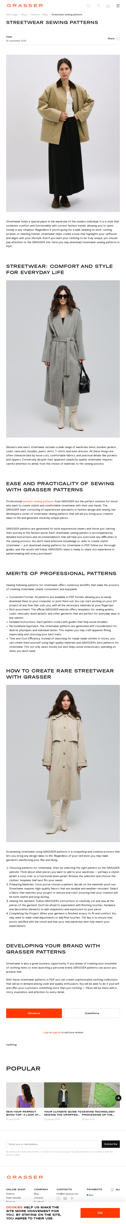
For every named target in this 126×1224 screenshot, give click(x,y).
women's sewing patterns (38, 501)
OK (100, 1213)
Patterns (10, 1194)
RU (118, 1189)
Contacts (38, 1198)
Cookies (14, 1207)
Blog (36, 1194)
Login (46, 1032)
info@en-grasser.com (67, 1194)
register (56, 1032)
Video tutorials (13, 1198)
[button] (118, 1098)
